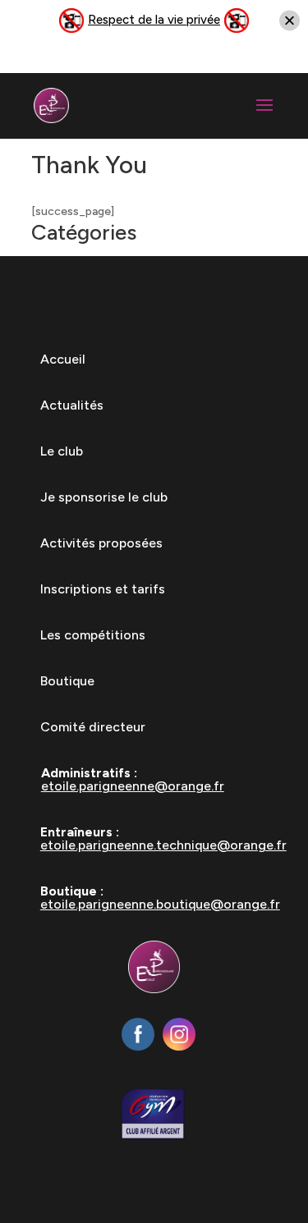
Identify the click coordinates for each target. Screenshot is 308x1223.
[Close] (289, 21)
